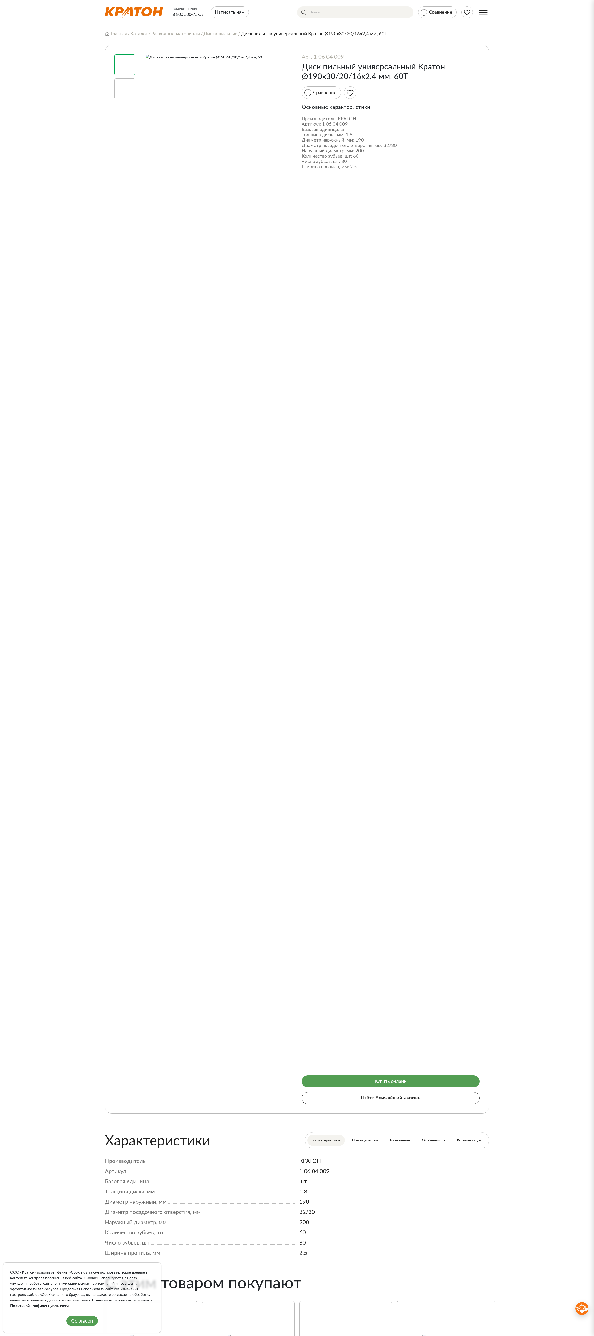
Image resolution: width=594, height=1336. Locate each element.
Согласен (82, 1320)
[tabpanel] (297, 1195)
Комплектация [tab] (469, 1140)
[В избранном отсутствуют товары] (467, 12)
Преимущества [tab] (365, 1140)
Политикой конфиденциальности (39, 1306)
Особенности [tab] (433, 1140)
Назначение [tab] (400, 1140)
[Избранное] (350, 92)
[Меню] (483, 12)
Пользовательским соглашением (120, 1300)
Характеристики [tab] (326, 1140)
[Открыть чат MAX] (581, 1308)
